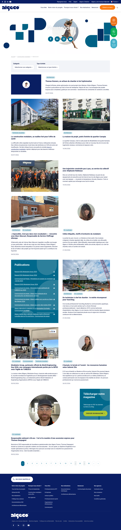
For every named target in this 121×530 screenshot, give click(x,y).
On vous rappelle (23, 479)
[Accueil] (19, 516)
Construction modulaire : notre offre (35, 493)
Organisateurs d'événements (49, 503)
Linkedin (7, 1)
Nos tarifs (96, 495)
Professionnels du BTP (51, 489)
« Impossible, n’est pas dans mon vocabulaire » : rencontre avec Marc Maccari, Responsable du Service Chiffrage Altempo (34, 236)
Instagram (5, 1)
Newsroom (95, 7)
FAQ (70, 2)
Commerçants (49, 507)
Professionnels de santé (51, 499)
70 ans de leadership (34, 489)
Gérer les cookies (88, 521)
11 (71, 463)
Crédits (65, 521)
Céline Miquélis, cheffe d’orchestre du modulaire (82, 234)
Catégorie (16, 63)
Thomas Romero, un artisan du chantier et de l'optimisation (68, 81)
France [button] (115, 2)
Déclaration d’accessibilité (75, 521)
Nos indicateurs (16, 495)
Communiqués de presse (84, 489)
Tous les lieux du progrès (18, 489)
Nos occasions (98, 492)
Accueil (13, 56)
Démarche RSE (16, 492)
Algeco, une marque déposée (100, 2)
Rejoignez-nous (62, 2)
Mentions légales (33, 521)
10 (66, 463)
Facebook (2, 1)
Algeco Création (84, 2)
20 (80, 463)
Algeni (75, 2)
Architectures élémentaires (19, 505)
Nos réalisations (85, 7)
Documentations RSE (17, 502)
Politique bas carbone (18, 499)
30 (89, 463)
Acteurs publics (49, 495)
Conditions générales (100, 499)
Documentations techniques (65, 490)
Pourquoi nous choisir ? (71, 7)
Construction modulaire (23, 56)
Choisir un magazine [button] (95, 413)
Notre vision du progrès (55, 7)
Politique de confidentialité (47, 521)
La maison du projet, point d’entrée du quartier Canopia (84, 137)
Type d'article (41, 63)
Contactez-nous (98, 489)
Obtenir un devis (107, 7)
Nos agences (31, 497)
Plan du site (58, 521)
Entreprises (48, 492)
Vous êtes (44, 7)
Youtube (10, 1)
